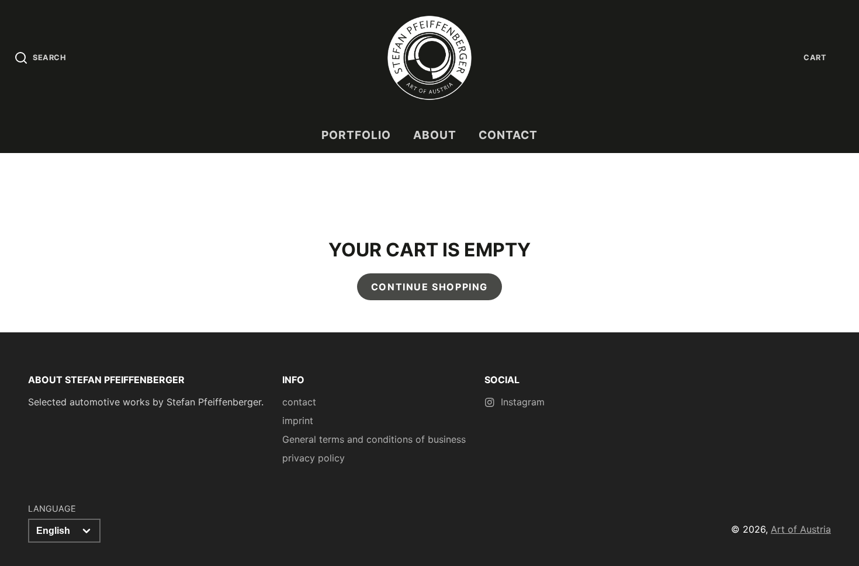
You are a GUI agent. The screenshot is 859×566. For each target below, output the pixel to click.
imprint (297, 420)
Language (52, 508)
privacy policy (313, 458)
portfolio (356, 135)
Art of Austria (801, 529)
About (434, 135)
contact (508, 135)
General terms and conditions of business (374, 439)
